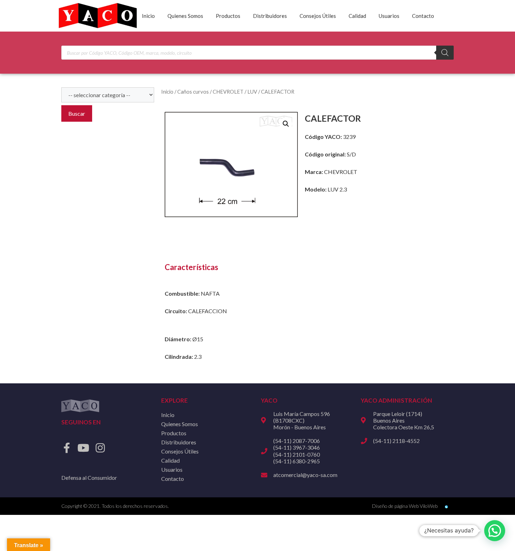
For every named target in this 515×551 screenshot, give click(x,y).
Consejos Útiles (318, 16)
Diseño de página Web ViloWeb (405, 506)
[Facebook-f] (66, 448)
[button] (286, 123)
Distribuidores (270, 16)
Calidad (357, 16)
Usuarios (389, 16)
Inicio (148, 16)
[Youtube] (83, 448)
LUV (252, 91)
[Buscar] (445, 53)
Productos (228, 16)
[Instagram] (100, 448)
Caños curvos (193, 91)
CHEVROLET (228, 91)
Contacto (423, 16)
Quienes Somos (185, 16)
